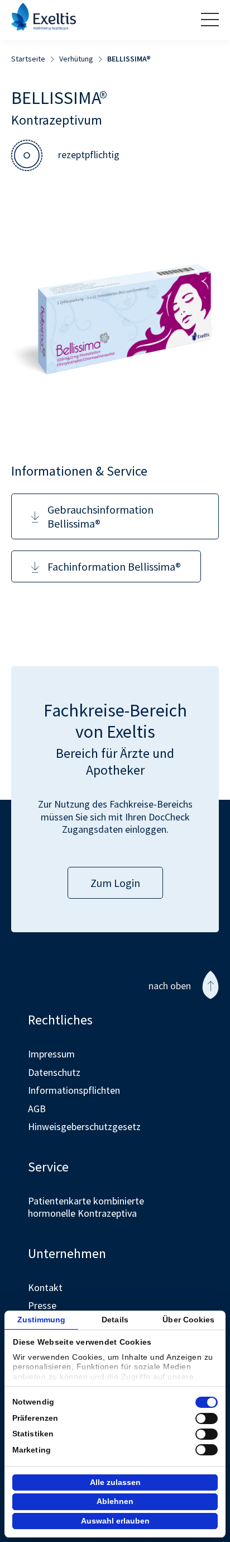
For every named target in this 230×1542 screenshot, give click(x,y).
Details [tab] (115, 1319)
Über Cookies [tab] (188, 1319)
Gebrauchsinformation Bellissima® (100, 516)
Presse (42, 1305)
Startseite (28, 59)
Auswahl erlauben (115, 1520)
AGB (37, 1108)
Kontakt (45, 1287)
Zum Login (115, 883)
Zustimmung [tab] (41, 1319)
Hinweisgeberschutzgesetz (84, 1126)
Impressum (51, 1053)
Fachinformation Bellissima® (114, 566)
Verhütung (76, 59)
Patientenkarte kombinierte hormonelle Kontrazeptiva (86, 1207)
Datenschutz (54, 1072)
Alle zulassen (115, 1482)
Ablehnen (115, 1501)
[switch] (206, 1418)
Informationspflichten (74, 1090)
